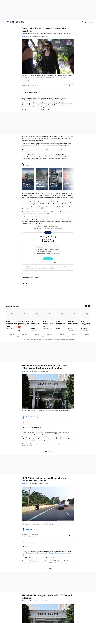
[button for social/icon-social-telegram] (65, 85)
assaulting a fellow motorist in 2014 (39, 214)
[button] (84, 22)
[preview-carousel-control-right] (72, 179)
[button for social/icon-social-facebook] (69, 85)
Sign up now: (25, 36)
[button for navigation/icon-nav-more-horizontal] (72, 85)
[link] (13, 22)
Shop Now (11, 334)
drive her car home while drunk (38, 209)
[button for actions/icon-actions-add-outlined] (38, 417)
